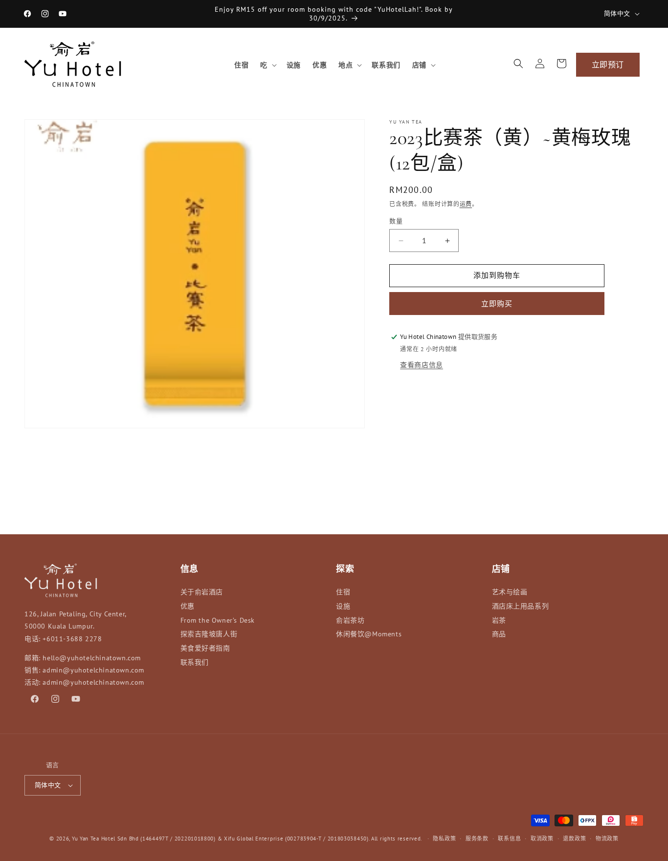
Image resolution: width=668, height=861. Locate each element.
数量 (395, 221)
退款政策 (574, 838)
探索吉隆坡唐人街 (209, 634)
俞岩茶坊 (350, 620)
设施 (343, 606)
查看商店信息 (421, 364)
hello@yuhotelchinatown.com (92, 657)
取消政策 (542, 838)
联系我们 (194, 662)
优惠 (187, 606)
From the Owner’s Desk (217, 620)
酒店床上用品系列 (520, 606)
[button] (267, 65)
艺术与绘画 (510, 592)
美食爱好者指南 (205, 648)
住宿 (343, 592)
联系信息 (509, 838)
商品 (499, 634)
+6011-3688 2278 (72, 638)
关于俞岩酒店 (201, 592)
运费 (466, 204)
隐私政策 (444, 838)
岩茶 (499, 620)
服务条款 (477, 838)
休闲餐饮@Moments (368, 634)
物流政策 (607, 838)
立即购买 (496, 303)
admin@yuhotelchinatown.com (93, 670)
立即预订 (608, 64)
